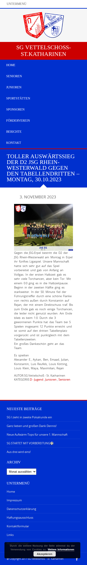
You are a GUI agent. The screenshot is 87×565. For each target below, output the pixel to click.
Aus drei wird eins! (19, 452)
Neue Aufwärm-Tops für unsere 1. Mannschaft (37, 435)
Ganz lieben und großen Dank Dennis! (31, 426)
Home (11, 492)
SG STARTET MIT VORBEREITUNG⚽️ (30, 443)
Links (10, 535)
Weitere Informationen (61, 549)
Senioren (64, 379)
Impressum (14, 500)
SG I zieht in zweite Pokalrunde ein (29, 417)
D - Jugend (36, 379)
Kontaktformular (18, 526)
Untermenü (16, 4)
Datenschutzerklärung (21, 509)
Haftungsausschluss (20, 518)
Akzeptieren (44, 554)
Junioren (50, 379)
